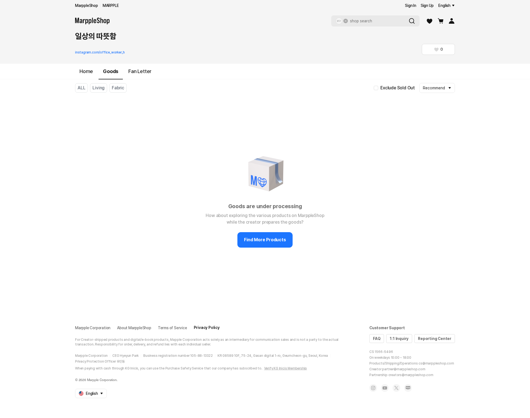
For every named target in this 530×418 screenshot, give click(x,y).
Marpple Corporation (92, 328)
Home (86, 71)
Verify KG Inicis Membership (285, 368)
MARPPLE (111, 5)
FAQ (376, 338)
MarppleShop (86, 5)
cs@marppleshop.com (436, 363)
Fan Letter (140, 71)
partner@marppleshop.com (403, 369)
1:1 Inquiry (399, 338)
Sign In (410, 5)
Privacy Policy (207, 327)
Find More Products (265, 239)
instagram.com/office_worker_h (100, 52)
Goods (110, 71)
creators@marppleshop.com (410, 375)
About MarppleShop (134, 328)
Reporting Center (434, 338)
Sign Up (427, 5)
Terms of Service (172, 328)
